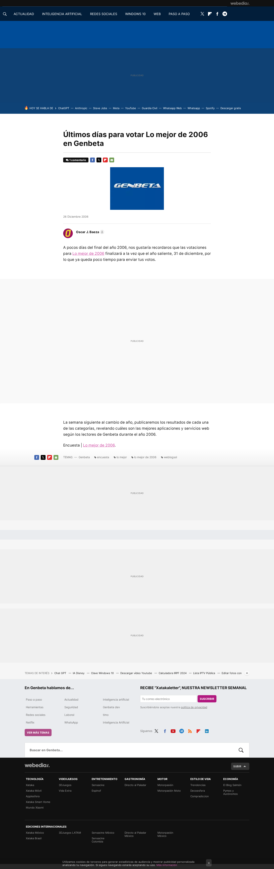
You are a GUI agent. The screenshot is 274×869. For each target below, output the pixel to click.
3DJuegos (65, 785)
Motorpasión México (165, 834)
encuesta (103, 457)
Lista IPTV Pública (204, 673)
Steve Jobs (100, 108)
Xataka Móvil (34, 790)
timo (106, 714)
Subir (237, 766)
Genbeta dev (111, 707)
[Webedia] (239, 3)
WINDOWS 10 (135, 14)
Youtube (173, 730)
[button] (89, 232)
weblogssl (170, 457)
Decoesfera (197, 790)
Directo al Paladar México (135, 834)
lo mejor (122, 457)
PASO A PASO (179, 14)
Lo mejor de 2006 (88, 253)
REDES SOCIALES (103, 14)
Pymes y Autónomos (230, 792)
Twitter (202, 13)
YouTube (130, 108)
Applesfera (33, 796)
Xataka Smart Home (38, 801)
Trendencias (198, 785)
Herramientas (34, 707)
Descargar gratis (230, 108)
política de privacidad (194, 707)
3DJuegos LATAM (70, 832)
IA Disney (79, 673)
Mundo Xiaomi (35, 807)
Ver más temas (38, 732)
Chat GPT (60, 673)
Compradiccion (199, 796)
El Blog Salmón (232, 785)
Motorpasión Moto (169, 790)
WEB (157, 14)
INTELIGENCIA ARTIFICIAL (62, 14)
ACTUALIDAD (24, 14)
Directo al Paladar (135, 785)
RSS (190, 730)
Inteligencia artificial (116, 699)
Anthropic (81, 108)
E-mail (111, 160)
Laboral (69, 714)
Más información (166, 865)
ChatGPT (63, 108)
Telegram (224, 13)
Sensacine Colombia (98, 840)
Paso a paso (34, 699)
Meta (116, 108)
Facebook (217, 13)
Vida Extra (65, 790)
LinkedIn (207, 730)
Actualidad (71, 699)
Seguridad (71, 707)
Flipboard (209, 13)
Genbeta (84, 457)
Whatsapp (194, 108)
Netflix (30, 722)
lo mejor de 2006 (145, 457)
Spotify (210, 108)
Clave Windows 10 (103, 673)
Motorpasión (165, 785)
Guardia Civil (149, 108)
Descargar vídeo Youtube (136, 673)
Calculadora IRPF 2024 (173, 673)
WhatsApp (71, 722)
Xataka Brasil (34, 838)
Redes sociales (35, 714)
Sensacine (98, 785)
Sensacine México (103, 832)
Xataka (30, 785)
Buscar (241, 750)
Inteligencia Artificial (116, 722)
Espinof (96, 790)
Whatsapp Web (172, 108)
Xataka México (35, 832)
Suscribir (207, 698)
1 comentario (77, 160)
